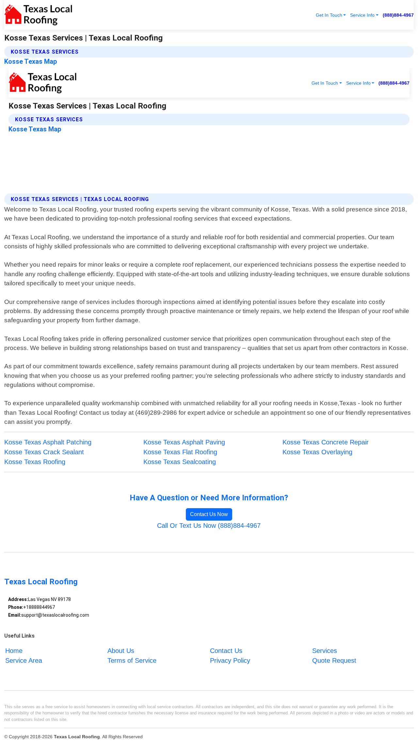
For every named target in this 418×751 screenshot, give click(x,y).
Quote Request (334, 660)
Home (14, 650)
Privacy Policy (230, 660)
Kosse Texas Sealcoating (179, 461)
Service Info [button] (362, 15)
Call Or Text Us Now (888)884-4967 (209, 525)
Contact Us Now (209, 514)
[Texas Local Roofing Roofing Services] (38, 15)
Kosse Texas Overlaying (317, 452)
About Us (120, 650)
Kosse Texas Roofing (34, 461)
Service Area (23, 660)
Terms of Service (131, 660)
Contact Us (226, 650)
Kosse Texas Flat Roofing (180, 452)
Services (324, 650)
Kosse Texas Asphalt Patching (47, 442)
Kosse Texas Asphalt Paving (184, 442)
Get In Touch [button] (329, 15)
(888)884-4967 (398, 15)
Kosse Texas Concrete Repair (325, 442)
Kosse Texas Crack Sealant (44, 452)
